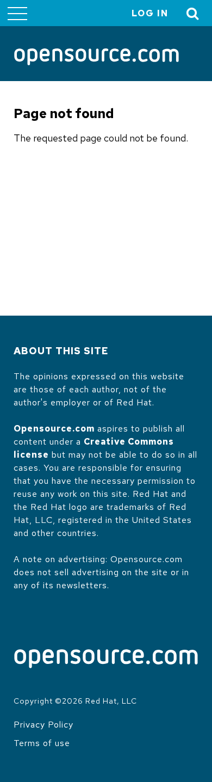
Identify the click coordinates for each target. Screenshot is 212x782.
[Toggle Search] (193, 13)
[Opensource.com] (96, 57)
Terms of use (42, 743)
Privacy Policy (43, 724)
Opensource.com (54, 428)
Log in (150, 13)
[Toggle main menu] (17, 13)
